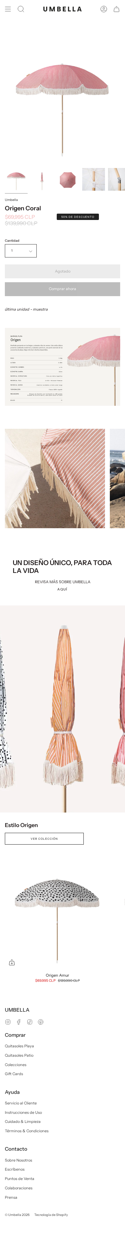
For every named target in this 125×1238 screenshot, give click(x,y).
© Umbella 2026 (17, 1215)
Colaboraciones (18, 1188)
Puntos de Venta (19, 1178)
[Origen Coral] (16, 179)
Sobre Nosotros (18, 1160)
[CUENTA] (103, 9)
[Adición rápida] (11, 962)
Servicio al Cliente (21, 1103)
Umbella (11, 200)
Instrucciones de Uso (23, 1112)
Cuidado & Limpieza (23, 1121)
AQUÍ (62, 589)
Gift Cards (14, 1074)
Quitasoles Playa (19, 1046)
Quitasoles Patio (19, 1055)
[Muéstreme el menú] (7, 9)
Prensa (11, 1197)
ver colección (44, 838)
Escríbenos (15, 1169)
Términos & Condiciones (27, 1131)
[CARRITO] (116, 9)
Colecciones (15, 1064)
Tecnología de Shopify (51, 1215)
